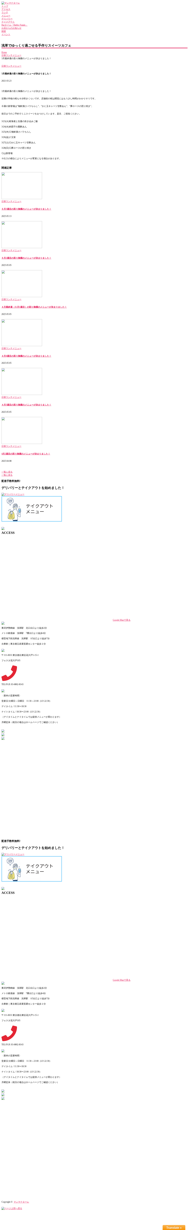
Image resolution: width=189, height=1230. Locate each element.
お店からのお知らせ (11, 28)
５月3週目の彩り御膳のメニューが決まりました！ (26, 209)
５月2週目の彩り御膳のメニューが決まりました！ (26, 258)
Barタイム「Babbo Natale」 (14, 25)
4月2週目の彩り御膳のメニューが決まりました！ (25, 453)
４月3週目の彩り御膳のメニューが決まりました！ (26, 404)
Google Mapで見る (121, 620)
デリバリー (7, 18)
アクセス (5, 9)
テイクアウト (8, 22)
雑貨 (3, 31)
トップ (4, 6)
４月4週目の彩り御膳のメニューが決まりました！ (26, 356)
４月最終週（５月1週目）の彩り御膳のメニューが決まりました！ (34, 307)
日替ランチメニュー (11, 55)
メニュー (5, 15)
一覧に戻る (7, 472)
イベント (5, 34)
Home (4, 52)
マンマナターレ (21, 1202)
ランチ (4, 12)
